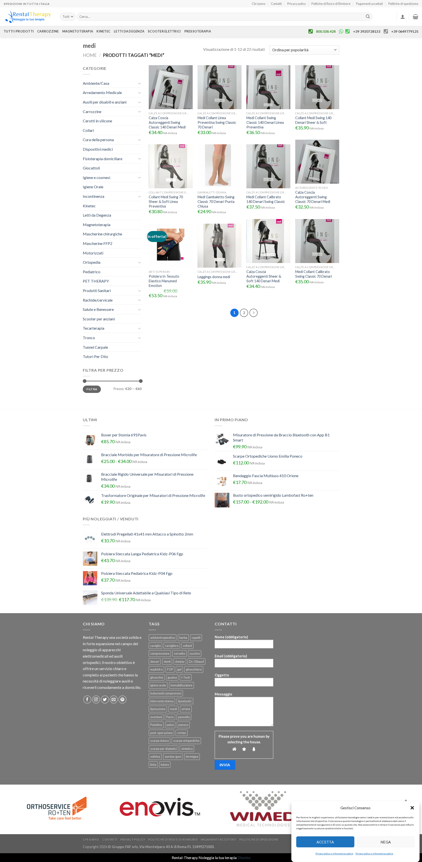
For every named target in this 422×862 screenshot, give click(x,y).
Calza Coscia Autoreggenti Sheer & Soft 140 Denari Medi (263, 276)
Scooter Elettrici (164, 31)
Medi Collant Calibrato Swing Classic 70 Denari (313, 274)
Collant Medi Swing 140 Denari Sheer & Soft (313, 120)
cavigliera (172, 646)
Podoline (156, 725)
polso (170, 725)
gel (179, 669)
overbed (156, 717)
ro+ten (181, 733)
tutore (165, 765)
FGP (170, 669)
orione (185, 709)
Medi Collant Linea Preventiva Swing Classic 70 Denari (217, 122)
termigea (192, 756)
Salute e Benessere (98, 309)
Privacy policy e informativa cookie (334, 853)
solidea (155, 756)
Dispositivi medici (98, 149)
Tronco (89, 337)
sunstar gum (173, 756)
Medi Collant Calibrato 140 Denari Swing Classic (265, 199)
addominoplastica (162, 638)
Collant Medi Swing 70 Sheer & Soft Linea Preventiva (166, 201)
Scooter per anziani (99, 318)
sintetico (187, 749)
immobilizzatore (181, 685)
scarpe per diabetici (163, 749)
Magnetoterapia (77, 31)
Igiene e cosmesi (96, 177)
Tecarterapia (93, 328)
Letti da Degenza (97, 215)
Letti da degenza (129, 31)
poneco (183, 725)
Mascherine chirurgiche (102, 233)
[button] (412, 807)
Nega (385, 842)
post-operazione (161, 733)
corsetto (179, 653)
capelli (196, 638)
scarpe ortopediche (186, 741)
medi (173, 709)
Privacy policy (296, 4)
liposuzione (158, 709)
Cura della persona (98, 139)
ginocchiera (194, 669)
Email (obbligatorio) (231, 656)
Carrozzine (48, 31)
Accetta (325, 842)
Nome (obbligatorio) (231, 637)
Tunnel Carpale (95, 347)
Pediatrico (91, 271)
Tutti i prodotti (19, 31)
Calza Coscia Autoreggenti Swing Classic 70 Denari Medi (312, 196)
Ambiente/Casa (96, 83)
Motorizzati (93, 253)
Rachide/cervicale (98, 300)
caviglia (155, 646)
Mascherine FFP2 (97, 243)
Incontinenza (93, 196)
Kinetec (103, 31)
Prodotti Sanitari (97, 290)
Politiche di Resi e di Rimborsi (330, 4)
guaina (172, 677)
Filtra (91, 389)
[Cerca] (368, 17)
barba (183, 638)
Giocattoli (91, 168)
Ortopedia (91, 262)
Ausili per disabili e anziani (105, 102)
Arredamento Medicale (102, 92)
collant (187, 646)
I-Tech (185, 677)
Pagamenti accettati (369, 4)
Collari (88, 130)
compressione (159, 653)
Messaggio (223, 694)
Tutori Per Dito (95, 356)
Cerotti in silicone (97, 120)
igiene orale (158, 685)
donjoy (180, 661)
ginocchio (156, 677)
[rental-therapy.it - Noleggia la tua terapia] (28, 16)
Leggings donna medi (214, 277)
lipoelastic (185, 701)
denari (154, 661)
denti (167, 661)
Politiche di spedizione (403, 4)
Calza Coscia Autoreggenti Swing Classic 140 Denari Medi (167, 122)
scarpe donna (159, 741)
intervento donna (162, 701)
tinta (153, 765)
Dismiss (244, 857)
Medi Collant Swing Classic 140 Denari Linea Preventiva (265, 122)
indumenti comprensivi (165, 693)
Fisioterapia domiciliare (102, 158)
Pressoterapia (197, 31)
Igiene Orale (93, 186)
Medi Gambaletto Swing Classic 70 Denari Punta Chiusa (216, 201)
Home (90, 55)
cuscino (195, 653)
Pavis (170, 717)
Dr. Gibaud (196, 661)
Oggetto (222, 675)
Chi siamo (258, 4)
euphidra (156, 669)
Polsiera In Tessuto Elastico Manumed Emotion (164, 280)
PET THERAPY (96, 281)
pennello (184, 717)
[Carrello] (415, 16)
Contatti (276, 4)
